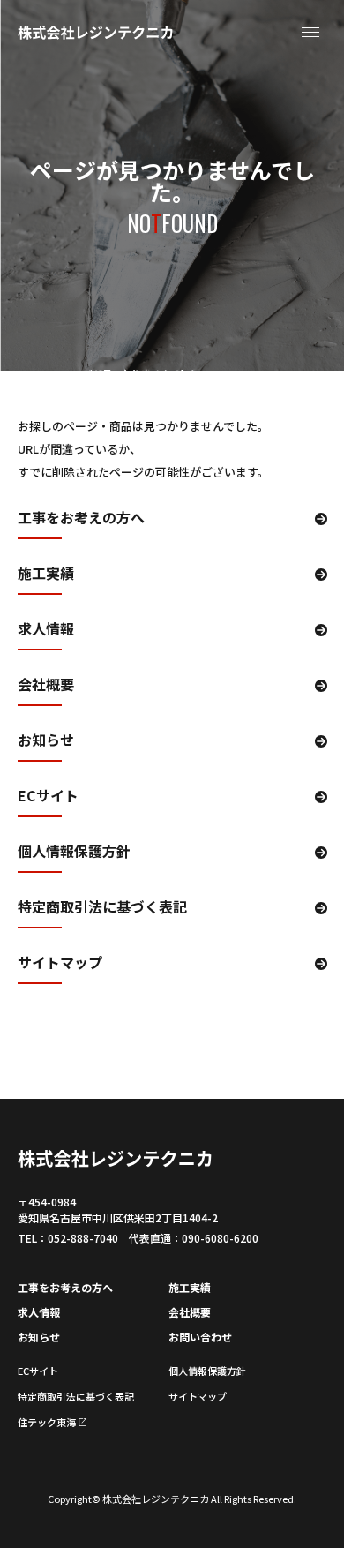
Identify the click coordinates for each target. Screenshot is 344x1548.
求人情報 (46, 630)
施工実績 (46, 574)
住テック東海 (47, 1422)
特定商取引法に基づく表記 (102, 908)
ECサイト (48, 797)
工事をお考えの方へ (81, 519)
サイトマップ (60, 964)
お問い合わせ (200, 1336)
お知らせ (46, 741)
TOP (28, 373)
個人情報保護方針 (74, 852)
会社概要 (46, 686)
